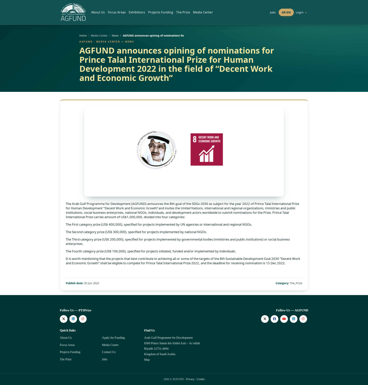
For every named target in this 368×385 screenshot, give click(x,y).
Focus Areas (67, 345)
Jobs (273, 12)
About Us (66, 337)
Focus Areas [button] (117, 12)
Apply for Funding (113, 337)
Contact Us (109, 352)
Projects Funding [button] (160, 12)
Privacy (190, 379)
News (115, 35)
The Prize (65, 359)
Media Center (110, 345)
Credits (201, 379)
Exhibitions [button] (137, 12)
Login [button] (300, 12)
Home (83, 35)
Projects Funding (70, 352)
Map (147, 359)
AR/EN (286, 12)
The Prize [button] (183, 12)
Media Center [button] (203, 12)
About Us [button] (98, 12)
